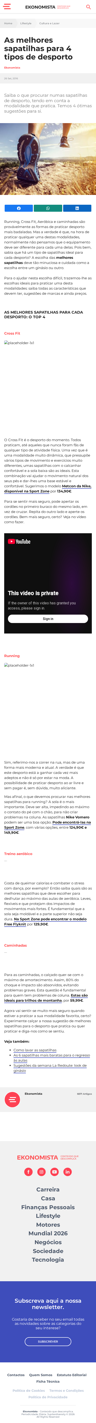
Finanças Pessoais (48, 1207)
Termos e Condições (66, 1390)
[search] (88, 7)
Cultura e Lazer (49, 23)
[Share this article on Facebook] (19, 208)
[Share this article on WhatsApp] (48, 208)
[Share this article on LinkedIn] (77, 208)
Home (8, 23)
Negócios (48, 1242)
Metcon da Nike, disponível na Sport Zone (47, 488)
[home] (48, 7)
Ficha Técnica (48, 1381)
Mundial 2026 (48, 1233)
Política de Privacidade (48, 1397)
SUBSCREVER (48, 1341)
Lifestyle (25, 23)
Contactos (15, 1375)
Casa (48, 1198)
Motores (48, 1224)
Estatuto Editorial (71, 1375)
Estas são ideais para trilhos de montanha (46, 998)
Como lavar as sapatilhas (35, 1050)
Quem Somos (40, 1375)
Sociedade (48, 1251)
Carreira (48, 1189)
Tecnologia (48, 1259)
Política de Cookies (29, 1390)
